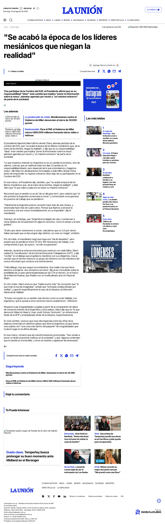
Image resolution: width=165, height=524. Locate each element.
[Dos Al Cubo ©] (148, 514)
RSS (122, 496)
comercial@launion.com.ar (23, 514)
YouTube (59, 496)
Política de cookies (111, 496)
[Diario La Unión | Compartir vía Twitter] (103, 71)
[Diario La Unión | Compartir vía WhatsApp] (109, 71)
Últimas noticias (35, 20)
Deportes (103, 20)
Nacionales (78, 20)
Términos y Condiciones (77, 496)
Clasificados (133, 20)
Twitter (48, 496)
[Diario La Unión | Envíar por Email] (114, 71)
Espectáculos (117, 20)
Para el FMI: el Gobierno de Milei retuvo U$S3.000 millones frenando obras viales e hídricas (41, 382)
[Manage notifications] (159, 501)
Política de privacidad (95, 496)
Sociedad (91, 20)
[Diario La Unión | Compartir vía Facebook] (98, 71)
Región (67, 20)
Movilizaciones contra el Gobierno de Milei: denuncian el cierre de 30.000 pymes (40, 374)
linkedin (65, 496)
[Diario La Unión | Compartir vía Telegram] (119, 71)
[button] (153, 9)
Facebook (54, 496)
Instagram (43, 496)
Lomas (57, 20)
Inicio (48, 20)
